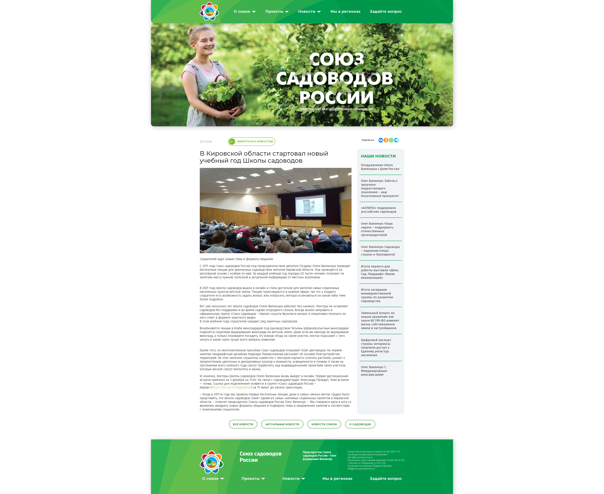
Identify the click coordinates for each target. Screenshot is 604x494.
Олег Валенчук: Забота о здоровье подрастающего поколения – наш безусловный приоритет (380, 188)
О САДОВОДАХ (360, 424)
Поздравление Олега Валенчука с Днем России (380, 167)
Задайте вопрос (386, 11)
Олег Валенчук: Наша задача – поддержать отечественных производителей (377, 229)
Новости (306, 11)
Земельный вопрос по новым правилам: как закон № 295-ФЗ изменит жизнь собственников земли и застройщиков (380, 320)
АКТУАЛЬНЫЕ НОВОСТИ (282, 424)
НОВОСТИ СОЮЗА (324, 424)
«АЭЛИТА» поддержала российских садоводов (378, 209)
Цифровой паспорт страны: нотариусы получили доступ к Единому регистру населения (376, 347)
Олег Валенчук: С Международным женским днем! (374, 370)
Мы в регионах (345, 11)
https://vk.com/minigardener (231, 387)
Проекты (274, 11)
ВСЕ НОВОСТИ (243, 424)
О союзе (242, 11)
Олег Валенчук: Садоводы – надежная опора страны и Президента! (380, 250)
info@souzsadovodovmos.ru (361, 468)
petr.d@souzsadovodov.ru (360, 457)
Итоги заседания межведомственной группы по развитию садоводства (377, 295)
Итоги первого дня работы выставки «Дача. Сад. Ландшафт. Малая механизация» (380, 272)
